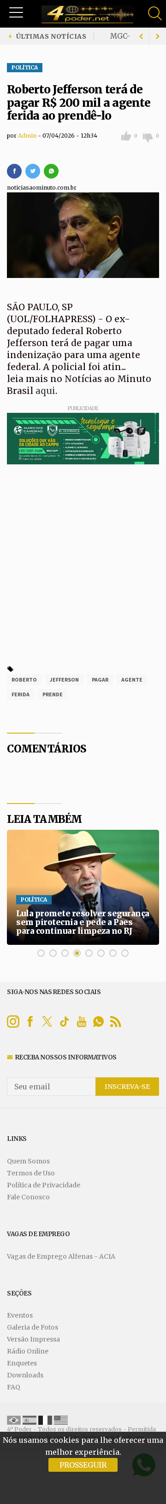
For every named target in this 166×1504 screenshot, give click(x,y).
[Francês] (45, 1419)
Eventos (20, 1315)
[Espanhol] (29, 1419)
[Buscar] (156, 13)
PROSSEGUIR (83, 1464)
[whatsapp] (51, 171)
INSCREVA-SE (127, 1086)
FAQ (13, 1387)
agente (131, 679)
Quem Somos (28, 1161)
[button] (16, 11)
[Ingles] (61, 1419)
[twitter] (32, 171)
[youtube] (81, 1021)
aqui (45, 390)
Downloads (25, 1375)
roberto (24, 679)
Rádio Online (27, 1351)
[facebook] (14, 171)
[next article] (141, 36)
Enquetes (22, 1363)
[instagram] (13, 1021)
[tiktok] (64, 1021)
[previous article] (157, 36)
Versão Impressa (33, 1339)
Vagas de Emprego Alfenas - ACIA (61, 1257)
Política (25, 67)
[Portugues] (14, 1419)
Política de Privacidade (43, 1185)
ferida (21, 694)
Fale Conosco (28, 1197)
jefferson (64, 679)
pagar (100, 679)
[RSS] (115, 1021)
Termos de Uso (31, 1173)
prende (52, 694)
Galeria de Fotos (32, 1327)
